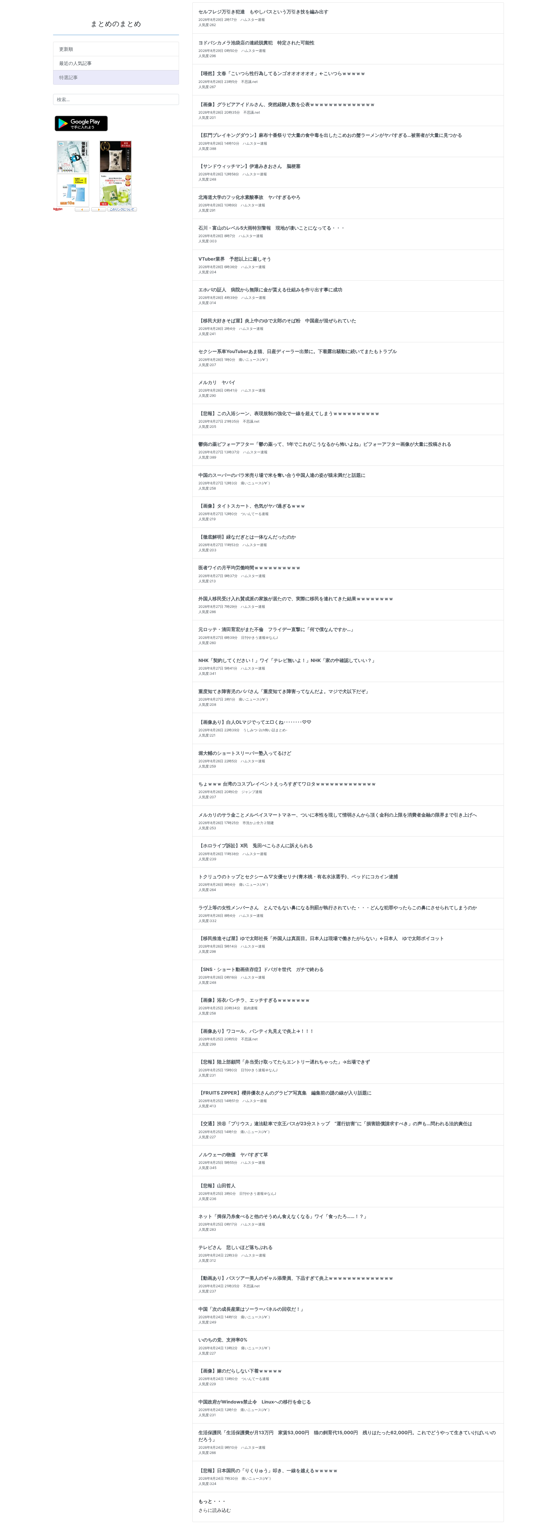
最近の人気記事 (75, 63)
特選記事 (68, 77)
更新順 (66, 49)
